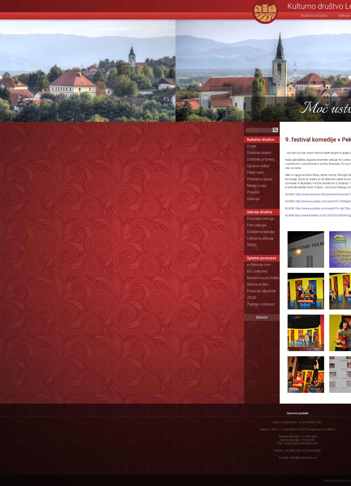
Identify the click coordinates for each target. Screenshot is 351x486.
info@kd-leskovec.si (304, 457)
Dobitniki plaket (259, 153)
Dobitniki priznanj (260, 159)
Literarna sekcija (260, 238)
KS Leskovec (257, 271)
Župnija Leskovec (261, 304)
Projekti (253, 192)
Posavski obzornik (261, 291)
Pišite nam (255, 172)
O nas (251, 146)
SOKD (251, 245)
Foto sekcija (256, 225)
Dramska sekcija (260, 218)
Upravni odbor (258, 166)
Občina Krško (257, 284)
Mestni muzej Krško (263, 278)
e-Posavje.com (259, 264)
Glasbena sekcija (260, 232)
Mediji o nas (256, 185)
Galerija (253, 199)
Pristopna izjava (259, 179)
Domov (262, 317)
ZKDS (251, 297)
